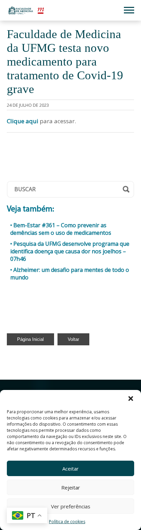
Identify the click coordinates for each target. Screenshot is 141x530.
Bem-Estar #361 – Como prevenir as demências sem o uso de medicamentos (60, 229)
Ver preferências (70, 506)
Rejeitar (70, 487)
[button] (130, 398)
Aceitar (70, 468)
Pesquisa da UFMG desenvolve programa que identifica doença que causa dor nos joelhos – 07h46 (69, 251)
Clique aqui (22, 121)
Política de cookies (67, 522)
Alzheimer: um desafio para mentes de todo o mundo (69, 273)
